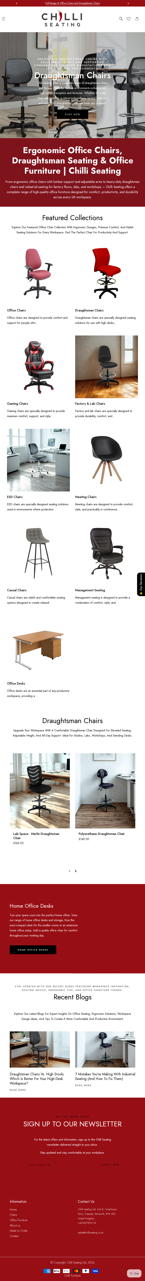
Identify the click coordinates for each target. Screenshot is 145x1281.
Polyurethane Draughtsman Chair (102, 834)
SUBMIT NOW (110, 1165)
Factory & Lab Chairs (90, 404)
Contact (14, 1236)
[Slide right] (75, 871)
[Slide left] (69, 871)
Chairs (13, 1215)
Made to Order (19, 1231)
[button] (127, 3)
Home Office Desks (33, 950)
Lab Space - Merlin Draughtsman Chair (36, 836)
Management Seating (90, 590)
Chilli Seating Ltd (76, 1263)
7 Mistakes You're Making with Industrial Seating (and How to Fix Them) (105, 1076)
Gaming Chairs (17, 404)
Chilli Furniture (72, 1276)
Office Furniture (19, 1220)
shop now (72, 114)
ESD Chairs (15, 497)
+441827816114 (87, 1223)
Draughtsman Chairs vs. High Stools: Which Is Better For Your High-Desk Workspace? (37, 1079)
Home (13, 1210)
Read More (18, 1090)
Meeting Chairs (86, 497)
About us (15, 1225)
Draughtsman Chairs (89, 310)
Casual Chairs (17, 590)
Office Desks (16, 684)
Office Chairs (16, 310)
